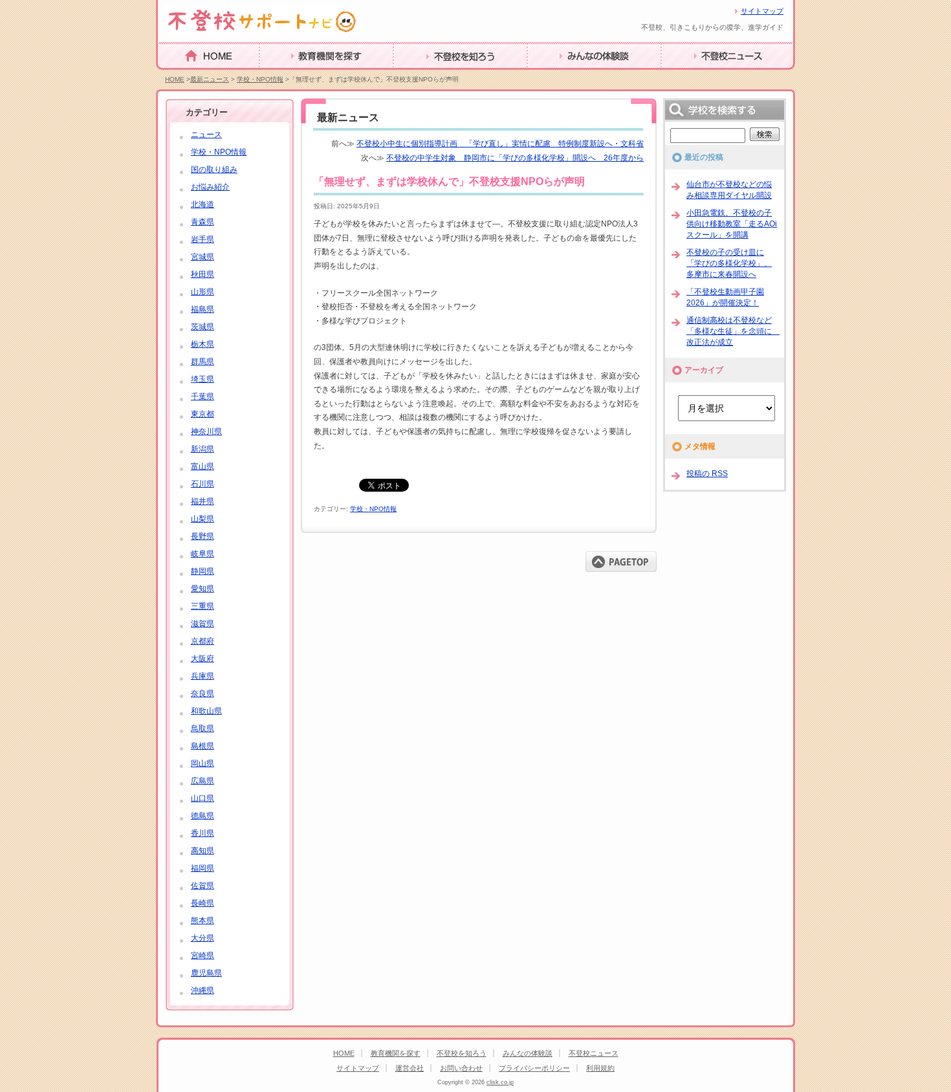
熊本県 (202, 920)
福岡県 (202, 868)
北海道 (202, 204)
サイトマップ (762, 11)
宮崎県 (202, 955)
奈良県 (202, 693)
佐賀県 (202, 885)
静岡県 (202, 571)
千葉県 (202, 396)
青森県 (202, 221)
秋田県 (202, 274)
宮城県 (202, 256)
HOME (169, 74)
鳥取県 (202, 728)
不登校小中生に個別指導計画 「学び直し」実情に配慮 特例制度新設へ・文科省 (500, 143)
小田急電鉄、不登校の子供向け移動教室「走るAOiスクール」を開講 (731, 223)
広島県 (202, 780)
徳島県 (202, 815)
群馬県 (202, 361)
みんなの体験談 (554, 75)
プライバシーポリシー (534, 1068)
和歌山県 (206, 710)
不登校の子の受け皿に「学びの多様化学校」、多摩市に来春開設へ (729, 263)
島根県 (202, 745)
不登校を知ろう (420, 75)
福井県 (202, 501)
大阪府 (202, 658)
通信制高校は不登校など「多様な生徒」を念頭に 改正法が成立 (733, 331)
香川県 (202, 833)
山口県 (202, 798)
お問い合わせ (461, 1068)
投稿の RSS (707, 473)
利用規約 (600, 1068)
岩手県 (202, 239)
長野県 (202, 536)
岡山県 (202, 763)
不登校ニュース (688, 75)
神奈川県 (206, 431)
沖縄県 (202, 990)
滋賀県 (202, 623)
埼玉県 (202, 379)
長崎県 (202, 903)
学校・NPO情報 (260, 79)
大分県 (202, 938)
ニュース (206, 134)
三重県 (202, 606)
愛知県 (202, 588)
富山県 (202, 466)
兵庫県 (202, 676)
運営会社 (409, 1068)
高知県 (202, 850)
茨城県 (202, 326)
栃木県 (202, 344)
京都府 (202, 641)
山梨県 (202, 518)
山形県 (202, 291)
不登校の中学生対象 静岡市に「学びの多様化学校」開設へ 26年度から (515, 157)
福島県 (202, 309)
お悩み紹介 (210, 186)
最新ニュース (209, 79)
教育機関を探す (286, 75)
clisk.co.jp (500, 1082)
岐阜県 (202, 553)
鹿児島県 (206, 972)
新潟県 (202, 448)
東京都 (202, 414)
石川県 (202, 483)
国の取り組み (214, 169)
